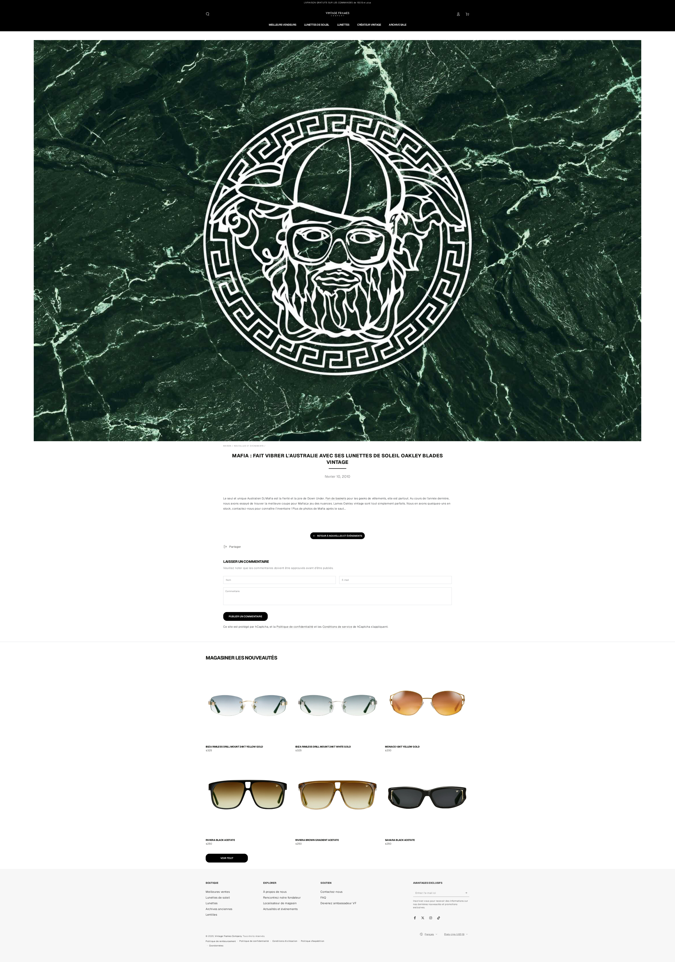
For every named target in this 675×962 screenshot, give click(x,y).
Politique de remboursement (221, 941)
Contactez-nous (331, 892)
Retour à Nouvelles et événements (339, 535)
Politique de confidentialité (295, 627)
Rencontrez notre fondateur (282, 897)
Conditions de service (337, 627)
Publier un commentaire (245, 616)
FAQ (323, 897)
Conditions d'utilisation (284, 941)
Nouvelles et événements (249, 446)
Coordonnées (216, 945)
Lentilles (211, 914)
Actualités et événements (280, 909)
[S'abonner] (467, 893)
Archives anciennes (219, 909)
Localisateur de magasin (280, 903)
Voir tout (226, 858)
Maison (227, 446)
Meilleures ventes (218, 892)
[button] (207, 14)
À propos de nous (275, 892)
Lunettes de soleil (218, 897)
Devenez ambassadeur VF (338, 903)
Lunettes (212, 903)
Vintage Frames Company (228, 936)
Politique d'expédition (312, 941)
